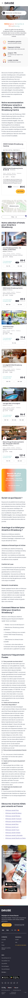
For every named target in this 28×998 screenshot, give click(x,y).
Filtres (18, 216)
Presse (3, 945)
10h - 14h (6, 420)
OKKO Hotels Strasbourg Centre (13, 168)
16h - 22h (20, 381)
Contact (17, 939)
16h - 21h (20, 461)
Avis (2, 942)
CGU (25, 992)
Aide (16, 942)
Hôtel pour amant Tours (12, 830)
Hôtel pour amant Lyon (12, 827)
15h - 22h (22, 420)
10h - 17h (8, 381)
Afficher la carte (14, 206)
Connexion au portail (19, 925)
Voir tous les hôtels (14, 485)
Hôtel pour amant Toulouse (13, 819)
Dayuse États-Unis (6, 960)
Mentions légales (4, 993)
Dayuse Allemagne (6, 969)
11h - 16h (14, 343)
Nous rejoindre (6, 925)
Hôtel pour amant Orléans (12, 832)
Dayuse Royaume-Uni (6, 958)
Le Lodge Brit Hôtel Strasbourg (14, 367)
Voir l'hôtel (20, 191)
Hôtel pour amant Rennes (12, 816)
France (4, 173)
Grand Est (9, 173)
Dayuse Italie (4, 963)
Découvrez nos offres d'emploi (6, 948)
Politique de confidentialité (13, 993)
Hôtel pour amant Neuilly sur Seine (15, 838)
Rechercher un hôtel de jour (13, 13)
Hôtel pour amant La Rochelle (13, 835)
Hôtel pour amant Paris (12, 810)
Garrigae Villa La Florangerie (14, 405)
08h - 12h (8, 304)
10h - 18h (20, 304)
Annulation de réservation (20, 945)
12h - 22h (14, 420)
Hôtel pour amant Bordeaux (13, 813)
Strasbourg (19, 173)
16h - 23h (20, 266)
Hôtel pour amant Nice (11, 824)
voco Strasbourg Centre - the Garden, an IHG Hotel (14, 251)
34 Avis (13, 177)
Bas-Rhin (13, 173)
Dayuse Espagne (5, 966)
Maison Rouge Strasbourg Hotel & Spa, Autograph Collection (14, 445)
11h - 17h (8, 266)
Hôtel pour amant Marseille (13, 821)
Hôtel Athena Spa (14, 329)
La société (4, 939)
